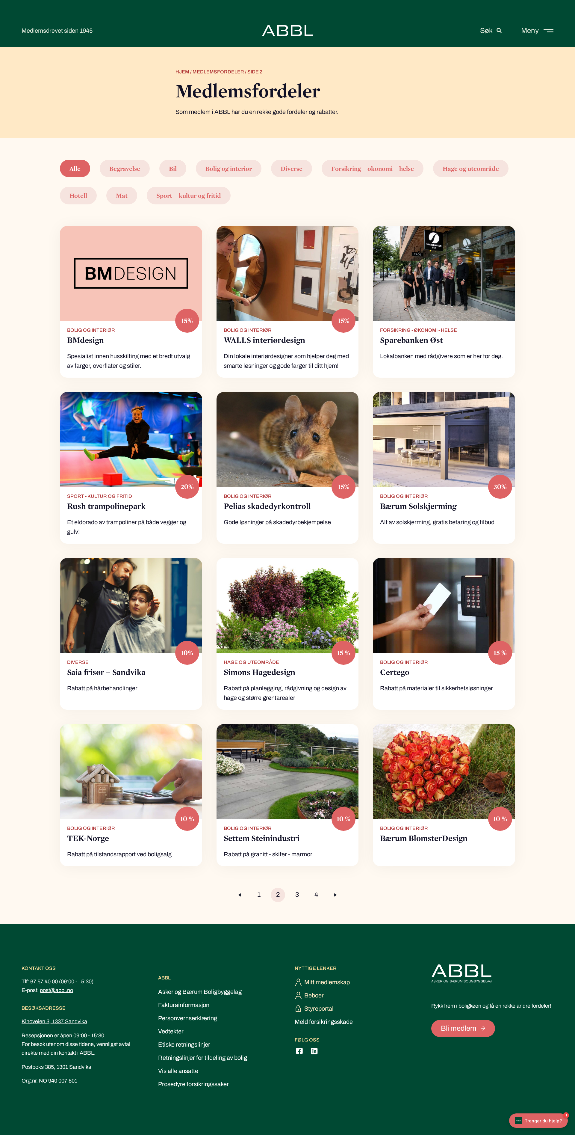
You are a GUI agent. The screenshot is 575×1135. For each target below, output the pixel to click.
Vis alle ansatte (178, 1071)
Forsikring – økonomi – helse (372, 168)
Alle (75, 168)
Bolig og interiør (228, 168)
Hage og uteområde (471, 168)
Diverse (291, 168)
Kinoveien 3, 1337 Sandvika (54, 1021)
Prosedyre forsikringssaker (193, 1084)
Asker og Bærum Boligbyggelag (200, 991)
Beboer (314, 995)
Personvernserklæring (187, 1018)
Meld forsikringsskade (324, 1021)
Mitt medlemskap (327, 982)
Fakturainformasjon (183, 1005)
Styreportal (319, 1008)
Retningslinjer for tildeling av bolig (202, 1057)
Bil (173, 168)
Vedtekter (171, 1031)
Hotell (78, 195)
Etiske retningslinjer (184, 1044)
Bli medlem (458, 1028)
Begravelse (124, 168)
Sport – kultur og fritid (188, 195)
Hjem (182, 71)
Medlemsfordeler (218, 71)
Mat (122, 195)
